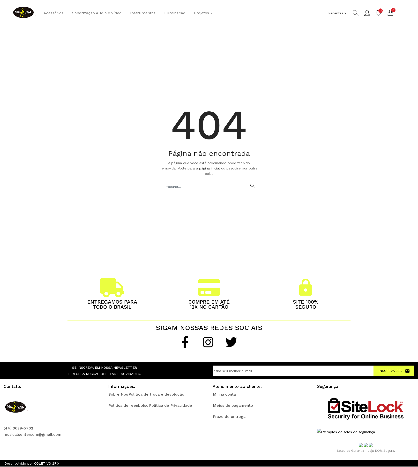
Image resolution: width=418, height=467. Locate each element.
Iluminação (174, 13)
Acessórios (53, 13)
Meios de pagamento (233, 405)
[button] (390, 12)
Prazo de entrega (229, 416)
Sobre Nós (118, 394)
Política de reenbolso (128, 405)
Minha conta (224, 394)
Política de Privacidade (170, 405)
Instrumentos (143, 13)
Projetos (202, 13)
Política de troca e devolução (156, 394)
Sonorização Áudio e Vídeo (96, 13)
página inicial (210, 168)
